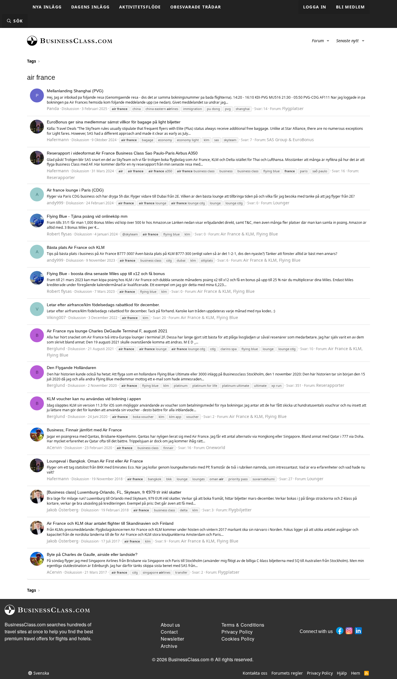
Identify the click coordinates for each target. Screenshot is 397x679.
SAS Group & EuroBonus (290, 139)
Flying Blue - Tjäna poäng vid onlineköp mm (87, 216)
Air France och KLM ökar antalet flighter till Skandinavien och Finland (110, 523)
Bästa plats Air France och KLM (76, 247)
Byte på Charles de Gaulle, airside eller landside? (92, 554)
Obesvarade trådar (195, 7)
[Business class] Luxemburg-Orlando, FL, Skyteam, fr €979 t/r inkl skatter (114, 492)
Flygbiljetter (240, 510)
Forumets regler (287, 673)
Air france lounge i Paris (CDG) (75, 190)
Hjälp (342, 673)
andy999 (55, 202)
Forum (318, 40)
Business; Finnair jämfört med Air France (84, 430)
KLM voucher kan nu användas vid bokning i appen (94, 398)
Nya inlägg (47, 7)
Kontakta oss (255, 673)
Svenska (40, 673)
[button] (328, 41)
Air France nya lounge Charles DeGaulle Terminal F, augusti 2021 (107, 331)
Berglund (56, 348)
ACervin (54, 447)
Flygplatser (293, 108)
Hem (355, 673)
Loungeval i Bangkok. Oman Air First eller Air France (95, 461)
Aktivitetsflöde (140, 7)
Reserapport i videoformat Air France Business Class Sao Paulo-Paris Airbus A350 (122, 153)
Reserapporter (61, 177)
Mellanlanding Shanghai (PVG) (75, 90)
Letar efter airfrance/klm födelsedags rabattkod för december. (103, 304)
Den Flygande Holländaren (71, 367)
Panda (53, 108)
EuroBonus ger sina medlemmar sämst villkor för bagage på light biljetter (113, 122)
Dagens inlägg (90, 7)
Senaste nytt (347, 40)
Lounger (281, 202)
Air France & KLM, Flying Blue (249, 234)
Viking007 (56, 317)
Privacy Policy (320, 673)
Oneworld (215, 447)
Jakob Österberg (62, 510)
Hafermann (58, 139)
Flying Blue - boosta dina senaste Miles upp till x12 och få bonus (106, 273)
